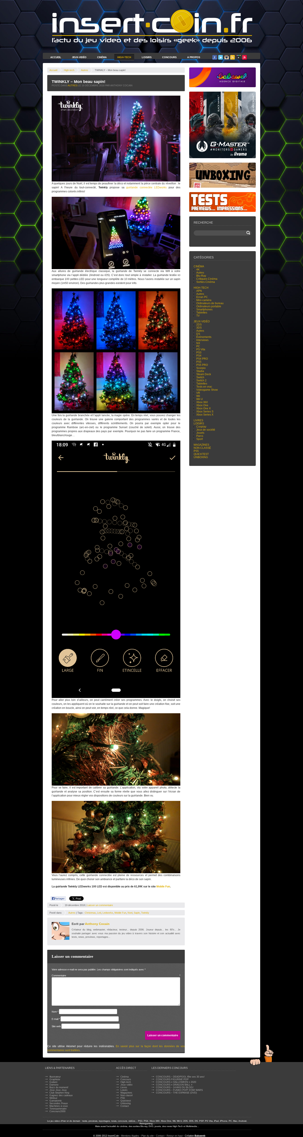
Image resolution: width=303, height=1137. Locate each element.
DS (198, 333)
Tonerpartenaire (58, 1108)
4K (198, 269)
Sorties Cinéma (205, 282)
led (99, 912)
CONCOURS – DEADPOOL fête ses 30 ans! (180, 1076)
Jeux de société (205, 429)
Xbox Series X (204, 414)
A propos (193, 57)
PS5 (198, 361)
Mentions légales (130, 1135)
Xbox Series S (204, 411)
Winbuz (53, 1098)
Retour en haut (175, 1135)
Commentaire (116, 975)
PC (198, 346)
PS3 (198, 352)
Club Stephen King (59, 1092)
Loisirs (147, 57)
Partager (56, 897)
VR (198, 392)
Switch (200, 377)
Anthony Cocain (97, 924)
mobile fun (120, 912)
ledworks (107, 912)
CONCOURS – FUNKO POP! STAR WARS (179, 1090)
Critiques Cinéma (206, 278)
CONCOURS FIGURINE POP (172, 1079)
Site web (56, 1026)
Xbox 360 (202, 402)
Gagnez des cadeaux (61, 1095)
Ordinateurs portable (208, 306)
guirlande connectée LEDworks (146, 187)
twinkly (145, 912)
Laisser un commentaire (100, 905)
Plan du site (147, 1135)
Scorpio (201, 368)
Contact (124, 1106)
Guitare (53, 1082)
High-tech (69, 70)
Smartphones (204, 309)
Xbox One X (203, 408)
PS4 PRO (202, 358)
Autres (84, 70)
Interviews (202, 340)
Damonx (54, 1084)
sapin (137, 912)
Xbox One (202, 405)
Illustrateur (55, 1076)
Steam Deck (203, 374)
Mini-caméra (203, 300)
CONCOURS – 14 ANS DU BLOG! (174, 1087)
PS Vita (200, 349)
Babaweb (200, 1135)
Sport (199, 439)
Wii (198, 396)
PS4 (198, 355)
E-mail (56, 1019)
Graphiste (54, 1079)
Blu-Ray (201, 275)
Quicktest (201, 454)
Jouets (200, 432)
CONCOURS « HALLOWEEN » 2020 (176, 1082)
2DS (199, 324)
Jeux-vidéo (202, 321)
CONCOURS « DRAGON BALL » (174, 1084)
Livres (198, 420)
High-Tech (124, 57)
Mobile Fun (163, 886)
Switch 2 (201, 380)
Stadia (200, 371)
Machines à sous (58, 1106)
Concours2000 (57, 1111)
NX (198, 343)
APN (199, 290)
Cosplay (201, 426)
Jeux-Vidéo (79, 57)
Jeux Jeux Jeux (58, 1090)
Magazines (201, 444)
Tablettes (201, 312)
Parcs (199, 435)
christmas (90, 912)
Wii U (199, 399)
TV (198, 315)
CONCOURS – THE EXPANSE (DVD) (176, 1092)
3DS (199, 327)
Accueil (55, 57)
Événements (203, 337)
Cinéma (102, 57)
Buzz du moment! (58, 1087)
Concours (169, 57)
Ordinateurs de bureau (210, 303)
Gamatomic (55, 1100)
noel (130, 912)
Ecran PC (202, 297)
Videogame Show (207, 389)
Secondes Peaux (58, 1103)
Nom (55, 1011)
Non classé (202, 447)
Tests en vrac (204, 386)
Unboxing (201, 457)
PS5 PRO (202, 365)
